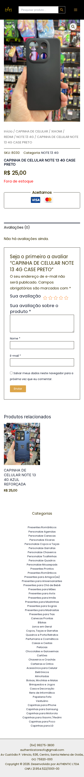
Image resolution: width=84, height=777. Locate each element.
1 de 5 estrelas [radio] (45, 298)
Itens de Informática (42, 692)
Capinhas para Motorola (42, 713)
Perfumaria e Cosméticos (42, 639)
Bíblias (42, 622)
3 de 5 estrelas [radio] (56, 298)
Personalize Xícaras (42, 540)
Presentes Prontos (42, 568)
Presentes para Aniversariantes (42, 581)
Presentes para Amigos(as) (42, 577)
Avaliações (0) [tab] (17, 227)
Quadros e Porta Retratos (42, 635)
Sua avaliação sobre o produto (34, 309)
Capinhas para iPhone (42, 705)
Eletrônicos (42, 672)
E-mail (15, 356)
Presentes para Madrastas (42, 610)
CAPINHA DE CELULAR (32, 131)
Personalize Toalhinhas (42, 556)
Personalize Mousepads (42, 564)
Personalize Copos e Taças (42, 544)
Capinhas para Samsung (42, 709)
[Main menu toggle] (75, 9)
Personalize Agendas (42, 531)
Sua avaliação (25, 296)
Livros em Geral (42, 626)
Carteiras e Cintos (42, 664)
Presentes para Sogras (42, 606)
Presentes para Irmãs (42, 597)
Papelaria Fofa (42, 697)
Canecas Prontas (42, 618)
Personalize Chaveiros (42, 552)
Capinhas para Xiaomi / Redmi (42, 717)
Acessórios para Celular (42, 668)
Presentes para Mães (42, 589)
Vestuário (42, 701)
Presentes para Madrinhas (42, 602)
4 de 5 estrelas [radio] (61, 298)
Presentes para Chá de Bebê (42, 585)
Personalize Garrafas (42, 548)
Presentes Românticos (42, 527)
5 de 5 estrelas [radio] (66, 298)
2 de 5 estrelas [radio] (50, 298)
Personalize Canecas (42, 535)
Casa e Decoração (42, 688)
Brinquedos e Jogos (42, 684)
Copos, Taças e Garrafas (42, 630)
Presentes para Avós (42, 593)
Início (8, 131)
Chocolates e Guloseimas (42, 651)
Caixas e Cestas (42, 643)
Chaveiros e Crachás (42, 659)
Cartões (42, 655)
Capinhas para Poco (42, 721)
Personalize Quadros (42, 560)
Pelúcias (42, 647)
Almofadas (42, 676)
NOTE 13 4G (25, 136)
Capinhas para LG (42, 725)
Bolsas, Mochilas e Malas (42, 680)
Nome (15, 338)
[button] (73, 26)
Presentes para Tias (42, 614)
